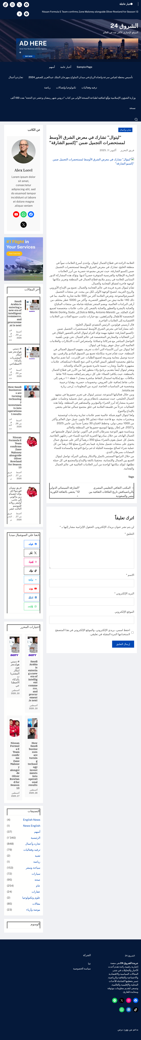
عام (38, 885)
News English (31, 825)
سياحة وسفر (33, 867)
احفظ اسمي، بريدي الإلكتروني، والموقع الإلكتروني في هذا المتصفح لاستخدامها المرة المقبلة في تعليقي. (92, 632)
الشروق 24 (124, 25)
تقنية (37, 855)
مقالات (36, 903)
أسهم (52, 66)
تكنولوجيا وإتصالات (66, 87)
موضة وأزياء (33, 909)
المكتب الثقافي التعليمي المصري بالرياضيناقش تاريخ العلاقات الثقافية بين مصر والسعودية (111, 492)
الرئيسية (35, 837)
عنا (89, 963)
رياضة (47, 87)
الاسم (130, 575)
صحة (37, 879)
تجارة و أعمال (15, 77)
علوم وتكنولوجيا (31, 897)
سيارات (36, 873)
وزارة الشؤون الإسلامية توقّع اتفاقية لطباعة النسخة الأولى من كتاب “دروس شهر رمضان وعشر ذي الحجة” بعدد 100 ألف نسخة (72, 102)
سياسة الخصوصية (82, 968)
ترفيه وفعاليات (89, 87)
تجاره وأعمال (125, 130)
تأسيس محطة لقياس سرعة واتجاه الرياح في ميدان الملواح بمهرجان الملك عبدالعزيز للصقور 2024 (81, 77)
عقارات (36, 891)
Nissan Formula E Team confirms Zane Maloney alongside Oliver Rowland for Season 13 (90, 11)
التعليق (129, 533)
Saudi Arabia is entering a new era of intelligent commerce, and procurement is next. (14, 313)
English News (31, 819)
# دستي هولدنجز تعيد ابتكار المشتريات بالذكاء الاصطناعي (14, 356)
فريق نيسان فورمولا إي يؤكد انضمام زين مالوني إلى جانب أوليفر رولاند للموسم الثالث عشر (15, 498)
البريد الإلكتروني (124, 593)
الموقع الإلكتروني (124, 611)
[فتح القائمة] (136, 119)
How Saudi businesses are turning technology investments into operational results (14, 400)
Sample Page (84, 66)
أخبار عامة (65, 66)
